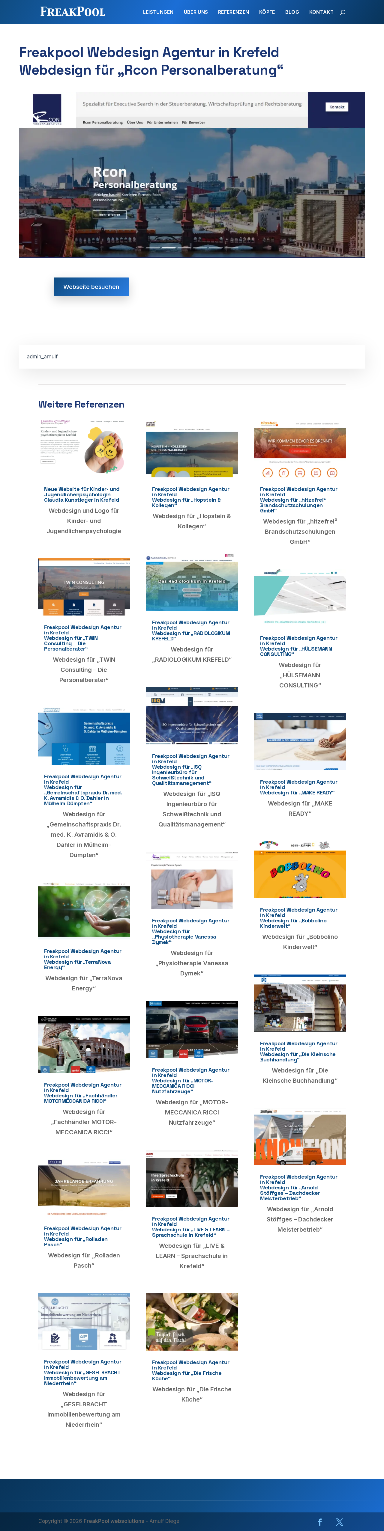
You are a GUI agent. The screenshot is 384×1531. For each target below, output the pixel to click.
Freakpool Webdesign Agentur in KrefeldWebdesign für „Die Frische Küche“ (190, 1370)
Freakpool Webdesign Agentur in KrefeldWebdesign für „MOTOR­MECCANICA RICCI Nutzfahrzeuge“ (190, 1080)
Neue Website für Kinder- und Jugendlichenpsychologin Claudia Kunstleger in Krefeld (82, 494)
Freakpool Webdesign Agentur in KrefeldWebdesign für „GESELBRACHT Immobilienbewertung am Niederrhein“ (82, 1372)
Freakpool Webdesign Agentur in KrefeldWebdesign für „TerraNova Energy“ (82, 959)
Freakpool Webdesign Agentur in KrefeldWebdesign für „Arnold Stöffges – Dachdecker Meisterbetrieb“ (298, 1187)
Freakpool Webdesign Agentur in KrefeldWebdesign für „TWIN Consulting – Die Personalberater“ (82, 638)
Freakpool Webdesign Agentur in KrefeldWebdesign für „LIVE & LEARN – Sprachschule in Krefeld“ (191, 1226)
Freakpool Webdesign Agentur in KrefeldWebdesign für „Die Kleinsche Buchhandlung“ (298, 1051)
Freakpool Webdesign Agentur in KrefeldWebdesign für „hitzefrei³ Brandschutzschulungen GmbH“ (298, 499)
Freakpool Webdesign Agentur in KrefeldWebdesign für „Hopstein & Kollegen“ (190, 497)
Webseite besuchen (91, 286)
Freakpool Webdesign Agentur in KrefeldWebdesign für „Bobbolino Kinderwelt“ (298, 917)
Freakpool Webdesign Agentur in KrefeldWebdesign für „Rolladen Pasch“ (82, 1236)
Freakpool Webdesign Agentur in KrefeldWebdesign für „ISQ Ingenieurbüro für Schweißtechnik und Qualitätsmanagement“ (190, 769)
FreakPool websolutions (114, 1521)
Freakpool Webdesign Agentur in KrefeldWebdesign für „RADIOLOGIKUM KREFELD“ (191, 630)
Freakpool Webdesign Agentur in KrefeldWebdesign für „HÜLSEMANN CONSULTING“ (298, 645)
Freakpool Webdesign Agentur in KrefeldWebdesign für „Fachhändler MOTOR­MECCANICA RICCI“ (82, 1092)
